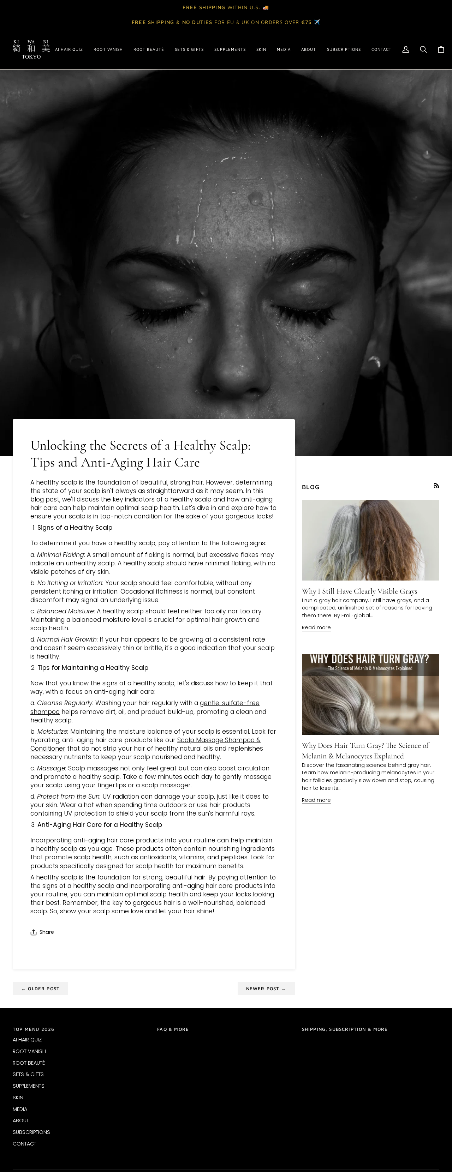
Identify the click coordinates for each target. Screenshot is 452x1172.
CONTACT (24, 1143)
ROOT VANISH (29, 1051)
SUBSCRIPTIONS (31, 1132)
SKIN (18, 1097)
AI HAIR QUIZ (27, 1039)
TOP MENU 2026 (33, 1029)
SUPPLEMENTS (28, 1085)
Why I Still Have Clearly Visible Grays (359, 591)
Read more (316, 627)
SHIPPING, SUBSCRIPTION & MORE (345, 1029)
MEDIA (20, 1109)
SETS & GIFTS (28, 1074)
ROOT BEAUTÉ (29, 1062)
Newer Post (266, 988)
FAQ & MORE (173, 1029)
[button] (108, 49)
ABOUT (21, 1120)
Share (47, 932)
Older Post (40, 988)
